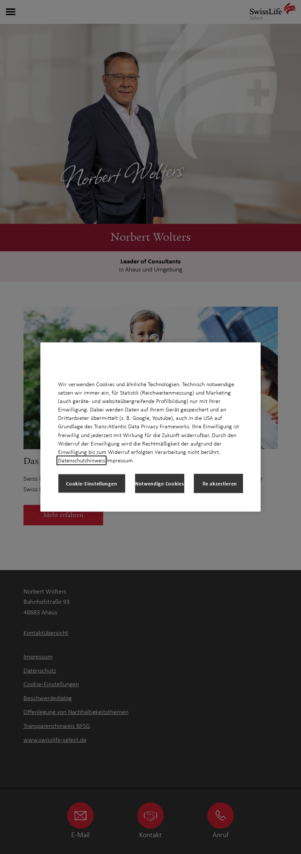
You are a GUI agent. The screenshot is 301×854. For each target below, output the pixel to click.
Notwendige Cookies (159, 483)
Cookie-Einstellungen (91, 483)
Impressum (119, 460)
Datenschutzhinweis (81, 460)
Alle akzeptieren (218, 483)
